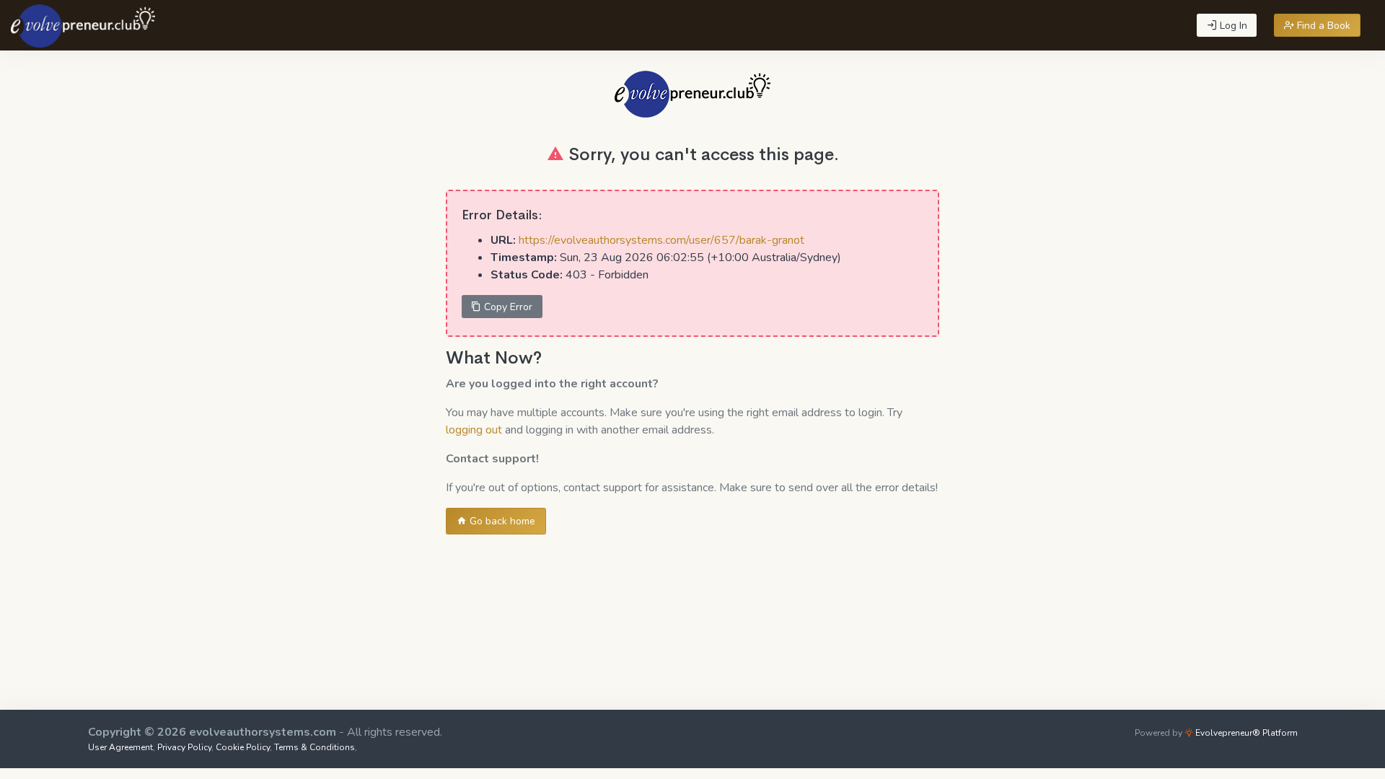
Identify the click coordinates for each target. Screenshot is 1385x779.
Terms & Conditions (314, 747)
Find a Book (1322, 25)
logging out (474, 430)
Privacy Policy (184, 747)
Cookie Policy (243, 747)
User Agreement (120, 747)
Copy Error (506, 307)
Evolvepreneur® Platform (1245, 733)
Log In (1232, 25)
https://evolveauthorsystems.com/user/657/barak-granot (661, 240)
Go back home (501, 521)
